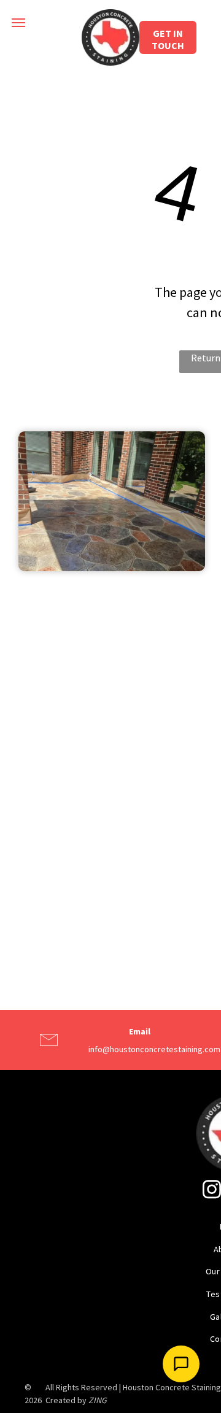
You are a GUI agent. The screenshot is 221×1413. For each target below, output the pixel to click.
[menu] (18, 22)
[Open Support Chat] (181, 1364)
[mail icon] (49, 1051)
